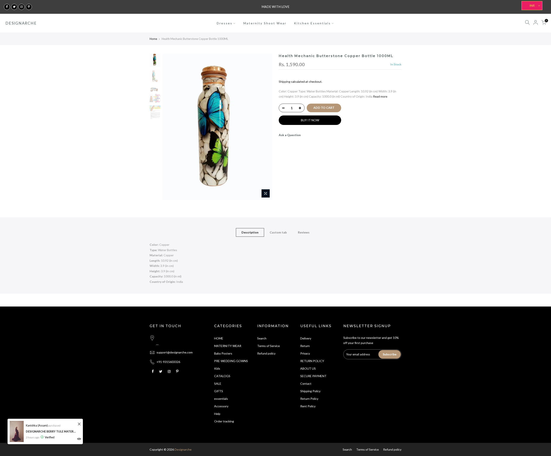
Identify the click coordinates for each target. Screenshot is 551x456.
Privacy (305, 353)
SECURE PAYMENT (313, 376)
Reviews (304, 232)
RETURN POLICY (312, 361)
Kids (217, 368)
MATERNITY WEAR (227, 346)
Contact (305, 383)
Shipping (284, 81)
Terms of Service (268, 346)
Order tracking (224, 421)
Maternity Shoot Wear (264, 23)
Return (305, 346)
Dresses (224, 23)
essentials (221, 398)
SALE (217, 383)
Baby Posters (223, 353)
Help (217, 414)
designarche (21, 23)
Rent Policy (308, 406)
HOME (218, 338)
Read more (380, 96)
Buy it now (310, 120)
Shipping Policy (310, 391)
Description (249, 232)
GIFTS (218, 391)
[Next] (265, 127)
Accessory (221, 406)
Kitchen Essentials (312, 23)
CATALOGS (222, 376)
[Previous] (170, 127)
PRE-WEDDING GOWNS (231, 361)
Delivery (305, 338)
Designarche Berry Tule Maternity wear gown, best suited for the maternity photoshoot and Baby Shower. (51, 431)
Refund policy (266, 353)
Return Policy (309, 398)
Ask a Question (290, 135)
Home (153, 38)
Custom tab (278, 232)
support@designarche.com (174, 352)
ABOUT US (308, 368)
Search (261, 338)
